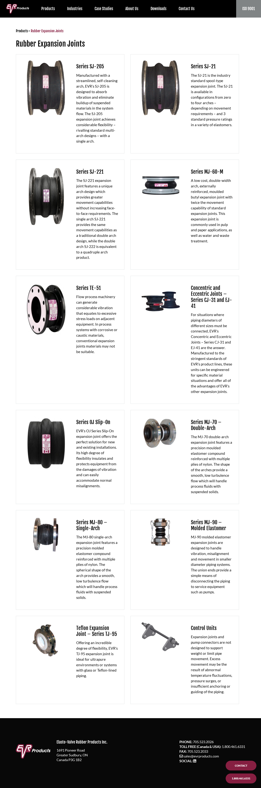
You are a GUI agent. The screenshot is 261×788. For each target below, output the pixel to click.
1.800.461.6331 (233, 746)
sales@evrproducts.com (201, 756)
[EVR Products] (17, 9)
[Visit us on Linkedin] (194, 761)
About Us (131, 8)
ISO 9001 (248, 8)
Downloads (158, 8)
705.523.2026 (203, 742)
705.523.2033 (197, 751)
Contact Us (187, 8)
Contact (241, 765)
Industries (74, 8)
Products (48, 8)
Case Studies (104, 8)
